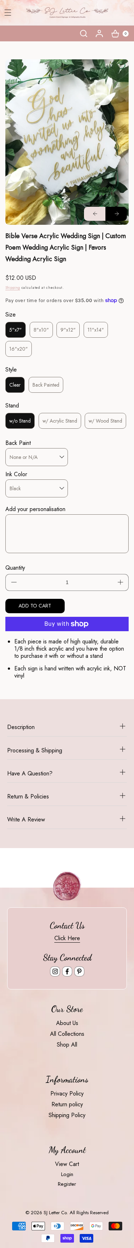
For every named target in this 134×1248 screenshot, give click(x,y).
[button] (83, 33)
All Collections (67, 1034)
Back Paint (18, 443)
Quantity (15, 568)
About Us (67, 1023)
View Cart (67, 1164)
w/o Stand (20, 420)
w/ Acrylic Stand (60, 420)
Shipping (12, 287)
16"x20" (18, 348)
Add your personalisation (35, 509)
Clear (15, 384)
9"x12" (68, 329)
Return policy (67, 1104)
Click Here (67, 938)
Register (67, 1184)
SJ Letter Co (55, 1212)
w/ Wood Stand (105, 420)
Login (67, 1174)
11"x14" (96, 329)
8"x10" (41, 329)
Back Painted (46, 384)
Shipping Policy (67, 1115)
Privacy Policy (67, 1093)
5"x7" (15, 329)
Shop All (67, 1044)
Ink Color (16, 474)
